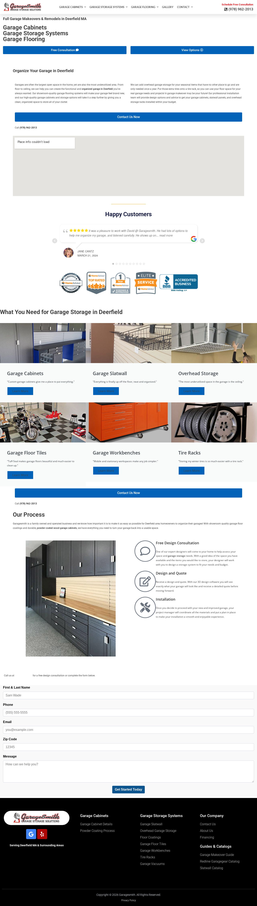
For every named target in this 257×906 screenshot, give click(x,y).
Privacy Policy (128, 900)
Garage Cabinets (71, 7)
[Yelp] (42, 834)
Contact (183, 7)
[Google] (31, 834)
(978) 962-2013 (28, 127)
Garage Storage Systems (107, 7)
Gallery (167, 7)
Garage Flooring (143, 7)
